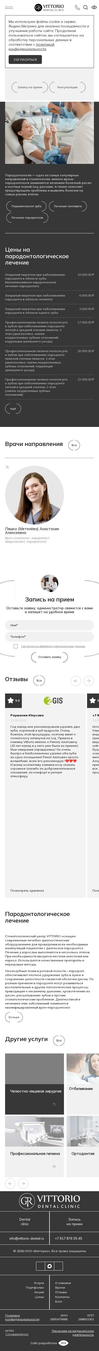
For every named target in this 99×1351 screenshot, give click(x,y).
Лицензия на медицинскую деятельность (73, 1333)
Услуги (39, 1283)
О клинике (63, 1283)
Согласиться (25, 59)
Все (74, 445)
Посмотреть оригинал (27, 890)
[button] (76, 681)
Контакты (62, 1297)
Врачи (60, 1287)
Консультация (67, 87)
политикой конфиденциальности (31, 46)
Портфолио (35, 1287)
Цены (39, 1297)
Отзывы (61, 1292)
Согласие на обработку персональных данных (53, 646)
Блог (58, 1301)
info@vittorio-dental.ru (26, 1238)
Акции (39, 1292)
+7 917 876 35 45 (77, 7)
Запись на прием (30, 87)
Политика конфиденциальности (22, 1317)
